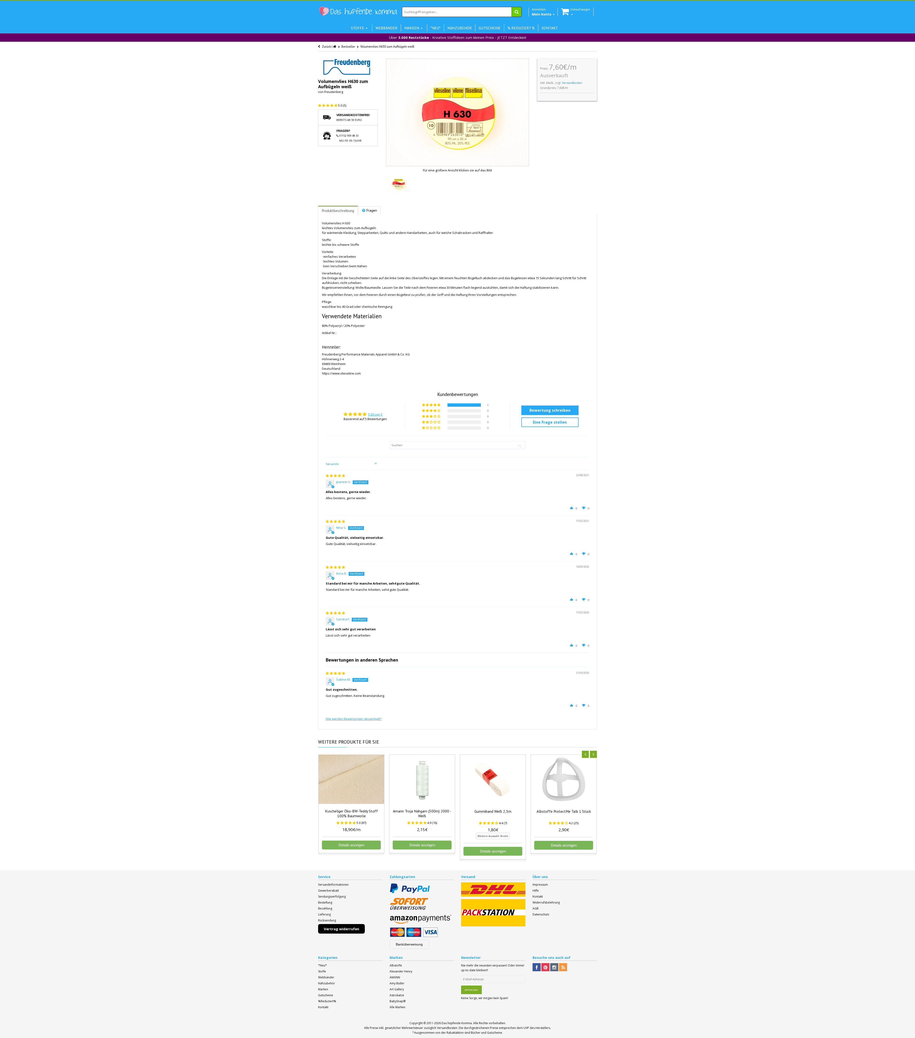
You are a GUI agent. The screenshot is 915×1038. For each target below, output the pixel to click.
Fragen (371, 210)
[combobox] (462, 12)
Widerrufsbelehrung (546, 902)
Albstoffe (396, 965)
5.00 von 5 (375, 414)
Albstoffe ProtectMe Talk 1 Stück (564, 811)
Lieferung (324, 914)
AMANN (395, 977)
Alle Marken (397, 1007)
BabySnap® (398, 1001)
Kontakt (538, 896)
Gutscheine (325, 995)
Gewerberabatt (328, 891)
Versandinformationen (333, 885)
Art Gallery (397, 989)
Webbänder (326, 977)
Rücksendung (327, 920)
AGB (536, 908)
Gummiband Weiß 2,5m (492, 811)
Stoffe (322, 971)
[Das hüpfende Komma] (358, 11)
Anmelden (471, 990)
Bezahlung (325, 908)
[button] (328, 105)
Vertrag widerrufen (341, 928)
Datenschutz (541, 914)
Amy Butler (397, 983)
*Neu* (322, 965)
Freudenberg (333, 92)
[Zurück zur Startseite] (335, 47)
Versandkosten (572, 83)
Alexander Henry (401, 971)
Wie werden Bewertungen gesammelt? (353, 719)
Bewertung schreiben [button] (549, 410)
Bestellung (325, 902)
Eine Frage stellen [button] (550, 422)
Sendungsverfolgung (332, 896)
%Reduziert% (327, 1001)
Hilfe (536, 891)
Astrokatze (397, 995)
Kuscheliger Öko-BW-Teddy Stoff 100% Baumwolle (351, 813)
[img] (335, 475)
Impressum (540, 885)
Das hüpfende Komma (457, 1023)
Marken (323, 989)
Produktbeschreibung (338, 210)
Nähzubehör (326, 983)
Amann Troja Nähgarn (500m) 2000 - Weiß (422, 813)
